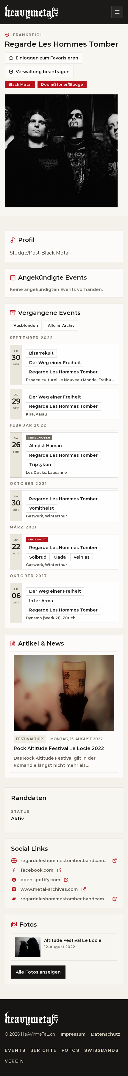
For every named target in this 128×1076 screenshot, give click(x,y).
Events (15, 1050)
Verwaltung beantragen (43, 71)
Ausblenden (26, 325)
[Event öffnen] (70, 365)
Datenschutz (105, 1034)
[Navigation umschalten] (117, 12)
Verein (14, 1061)
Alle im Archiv (61, 325)
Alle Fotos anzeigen (38, 972)
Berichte (43, 1050)
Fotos (70, 1050)
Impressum (73, 1034)
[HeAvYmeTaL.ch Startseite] (31, 12)
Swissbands (101, 1050)
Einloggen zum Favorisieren (47, 58)
